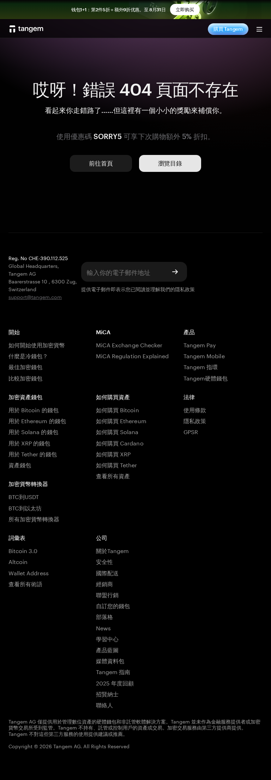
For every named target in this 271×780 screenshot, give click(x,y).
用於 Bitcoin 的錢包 (33, 409)
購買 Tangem (228, 29)
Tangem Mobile (204, 355)
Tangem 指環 (200, 366)
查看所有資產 (113, 475)
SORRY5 (108, 136)
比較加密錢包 (25, 377)
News (103, 627)
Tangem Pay (199, 344)
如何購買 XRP (113, 453)
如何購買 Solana (117, 431)
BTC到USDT (23, 496)
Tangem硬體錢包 (205, 377)
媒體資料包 (110, 660)
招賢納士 (107, 693)
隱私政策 (185, 289)
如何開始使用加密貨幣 (36, 344)
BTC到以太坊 (25, 507)
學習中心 (107, 638)
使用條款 (194, 409)
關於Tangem (112, 550)
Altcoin (18, 561)
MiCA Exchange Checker (129, 344)
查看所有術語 (25, 583)
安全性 (104, 561)
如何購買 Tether (116, 464)
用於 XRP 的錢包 (29, 442)
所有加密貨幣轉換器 (33, 518)
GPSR (190, 431)
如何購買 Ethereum (121, 420)
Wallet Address (28, 572)
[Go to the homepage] (26, 29)
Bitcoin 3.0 (23, 550)
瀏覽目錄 (170, 163)
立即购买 (185, 9)
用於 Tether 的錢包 (32, 453)
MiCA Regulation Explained (132, 355)
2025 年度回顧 (115, 682)
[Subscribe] (175, 271)
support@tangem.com (35, 296)
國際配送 (107, 572)
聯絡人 (104, 704)
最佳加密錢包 (25, 366)
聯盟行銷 (107, 594)
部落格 (104, 616)
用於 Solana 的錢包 (33, 431)
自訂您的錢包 (113, 605)
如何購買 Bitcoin (117, 409)
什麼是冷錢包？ (28, 355)
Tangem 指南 (113, 671)
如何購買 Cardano (120, 442)
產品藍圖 (107, 649)
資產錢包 (19, 464)
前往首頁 (101, 163)
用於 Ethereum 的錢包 (37, 420)
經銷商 (104, 583)
